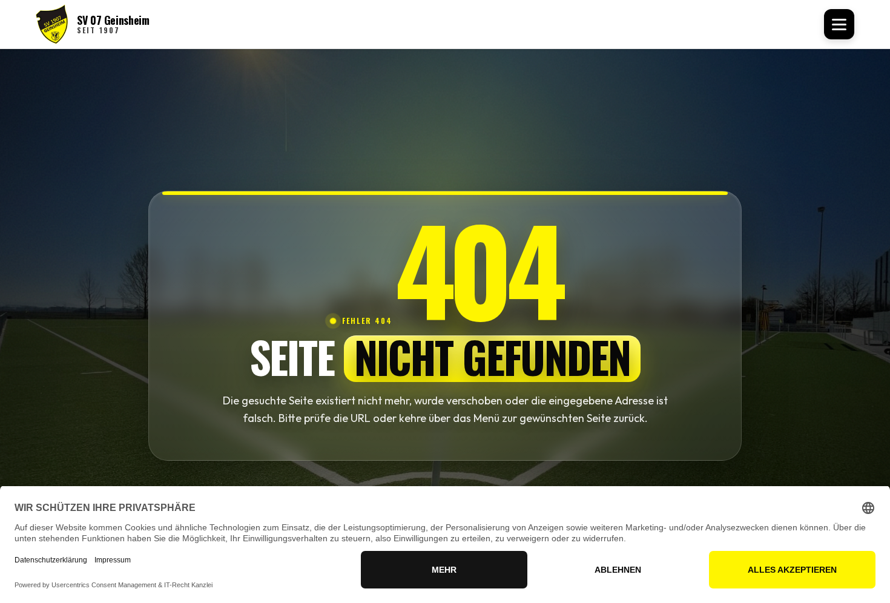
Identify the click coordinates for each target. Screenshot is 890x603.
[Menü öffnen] (839, 24)
